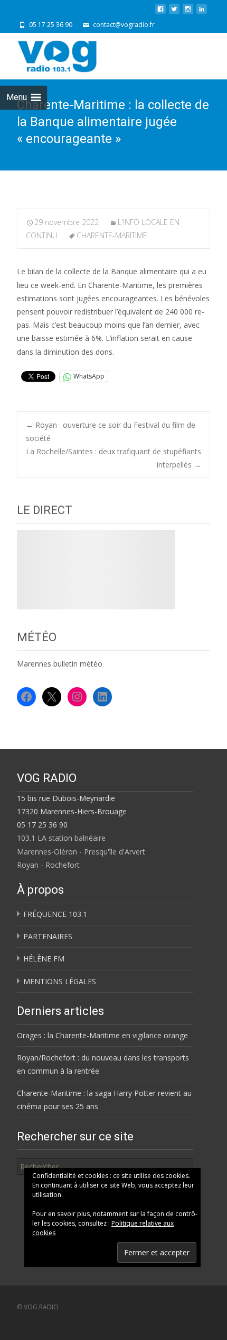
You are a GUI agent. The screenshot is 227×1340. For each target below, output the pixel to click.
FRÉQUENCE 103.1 (55, 914)
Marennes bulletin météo (59, 664)
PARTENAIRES (47, 936)
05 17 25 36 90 (42, 825)
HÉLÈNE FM (43, 959)
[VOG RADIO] (76, 54)
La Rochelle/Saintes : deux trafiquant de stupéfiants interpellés (113, 458)
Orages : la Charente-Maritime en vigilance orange (102, 1035)
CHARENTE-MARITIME (112, 235)
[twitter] (174, 13)
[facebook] (160, 13)
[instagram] (188, 13)
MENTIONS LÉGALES (59, 981)
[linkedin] (201, 13)
